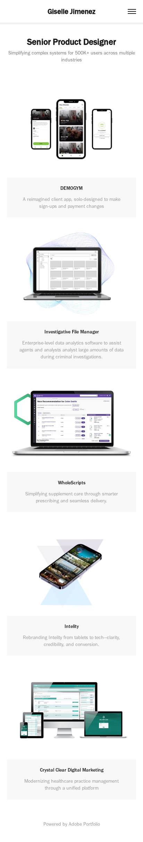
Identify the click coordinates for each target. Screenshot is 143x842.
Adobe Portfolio (84, 824)
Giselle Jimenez (71, 11)
